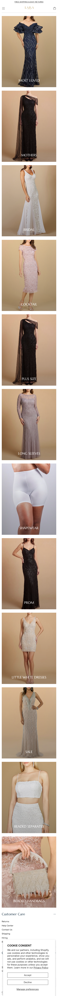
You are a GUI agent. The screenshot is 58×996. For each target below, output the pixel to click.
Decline (28, 982)
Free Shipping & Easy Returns (29, 2)
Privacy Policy (41, 967)
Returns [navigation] (5, 921)
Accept (27, 975)
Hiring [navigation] (5, 938)
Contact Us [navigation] (7, 929)
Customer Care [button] (13, 914)
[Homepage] (29, 8)
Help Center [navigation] (7, 925)
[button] (3, 8)
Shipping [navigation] (6, 934)
